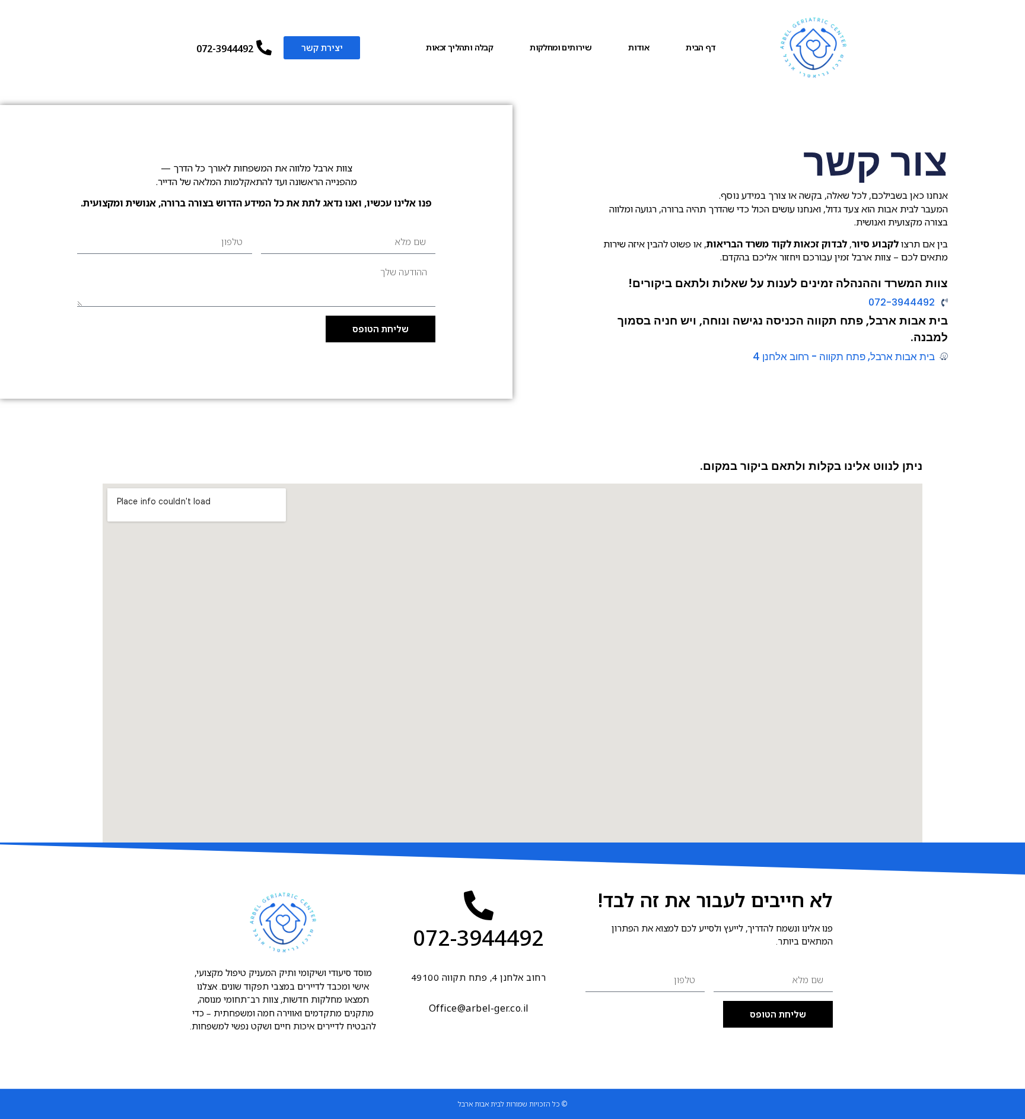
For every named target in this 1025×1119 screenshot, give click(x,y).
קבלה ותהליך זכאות (459, 47)
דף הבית (700, 47)
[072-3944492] (264, 47)
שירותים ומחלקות (560, 47)
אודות (638, 47)
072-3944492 (224, 48)
